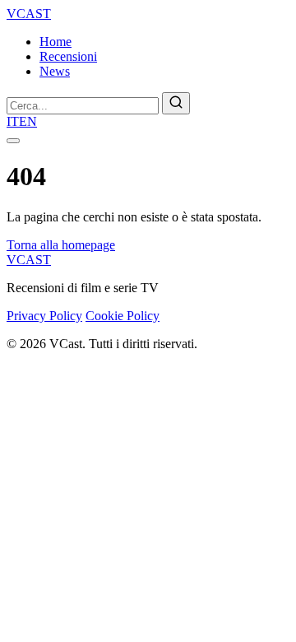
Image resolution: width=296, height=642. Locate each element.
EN (28, 121)
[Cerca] (176, 103)
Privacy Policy (44, 316)
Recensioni (68, 56)
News (54, 71)
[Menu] (13, 140)
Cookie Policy (123, 316)
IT (13, 121)
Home (55, 42)
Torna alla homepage (61, 245)
